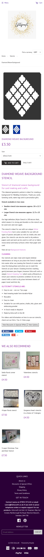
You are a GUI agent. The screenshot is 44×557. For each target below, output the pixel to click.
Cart (40, 3)
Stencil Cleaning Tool (14, 274)
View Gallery (33, 325)
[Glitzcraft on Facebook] (19, 521)
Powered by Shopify (27, 543)
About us (22, 481)
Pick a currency (27, 52)
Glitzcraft (16, 543)
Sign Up (38, 532)
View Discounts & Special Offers (14, 325)
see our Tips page (20, 290)
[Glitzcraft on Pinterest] (25, 521)
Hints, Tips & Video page (21, 320)
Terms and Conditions (22, 493)
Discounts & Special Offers (22, 484)
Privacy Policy (22, 490)
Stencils (12, 56)
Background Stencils (18, 250)
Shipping (22, 487)
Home (4, 56)
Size (3, 152)
